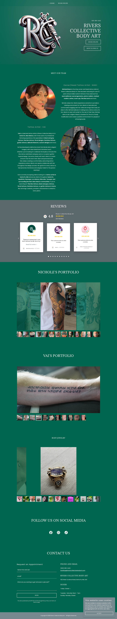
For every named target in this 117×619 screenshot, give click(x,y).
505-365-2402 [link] (96, 21)
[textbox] (37, 569)
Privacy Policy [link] (46, 600)
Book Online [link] (63, 3)
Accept (99, 613)
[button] (70, 588)
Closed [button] (67, 589)
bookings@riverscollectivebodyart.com (72, 570)
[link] (31, 244)
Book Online (93, 42)
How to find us (92, 48)
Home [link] (52, 3)
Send (37, 595)
